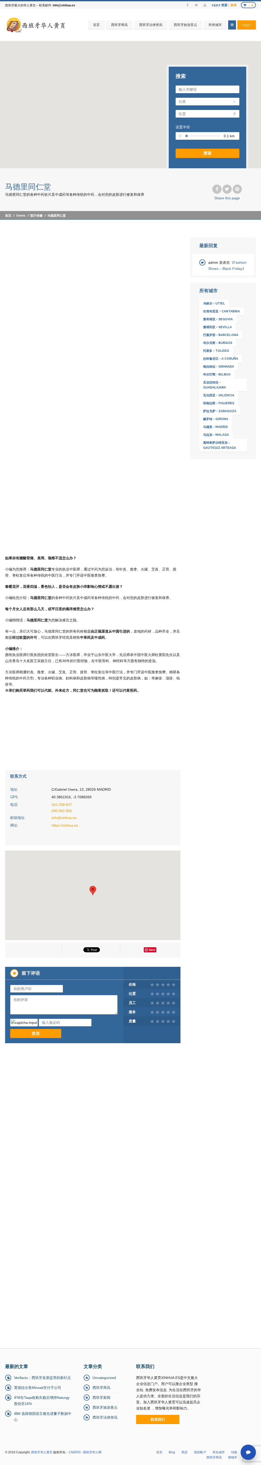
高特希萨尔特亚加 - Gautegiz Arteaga (219, 445)
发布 (233, 5)
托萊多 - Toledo (216, 351)
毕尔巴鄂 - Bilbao (217, 374)
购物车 (232, 1457)
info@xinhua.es (64, 5)
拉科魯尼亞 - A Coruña (220, 358)
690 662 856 (61, 811)
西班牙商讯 (119, 25)
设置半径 (183, 127)
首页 (96, 25)
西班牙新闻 (101, 1398)
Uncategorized (104, 1378)
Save (152, 950)
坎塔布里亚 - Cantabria (221, 311)
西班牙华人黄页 (42, 1452)
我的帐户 (200, 1452)
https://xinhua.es (64, 825)
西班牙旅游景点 (185, 25)
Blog (172, 1452)
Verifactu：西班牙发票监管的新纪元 (42, 1378)
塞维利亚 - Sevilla (217, 327)
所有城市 (215, 25)
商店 (184, 1452)
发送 (36, 1033)
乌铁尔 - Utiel (214, 303)
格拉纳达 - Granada (218, 366)
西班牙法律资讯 (150, 25)
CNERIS (75, 1452)
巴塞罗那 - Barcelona (220, 335)
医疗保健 (36, 215)
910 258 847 (61, 805)
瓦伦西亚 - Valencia (218, 395)
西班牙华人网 (92, 1452)
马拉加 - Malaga (216, 435)
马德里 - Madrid (215, 427)
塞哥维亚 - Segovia (218, 319)
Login (246, 25)
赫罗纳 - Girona (215, 419)
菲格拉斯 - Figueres (218, 403)
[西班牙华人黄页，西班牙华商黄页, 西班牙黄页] (36, 25)
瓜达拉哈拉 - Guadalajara (214, 385)
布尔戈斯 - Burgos (217, 343)
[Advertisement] (92, 275)
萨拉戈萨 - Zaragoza (219, 411)
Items (20, 215)
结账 (234, 1452)
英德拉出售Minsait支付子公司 (37, 1388)
